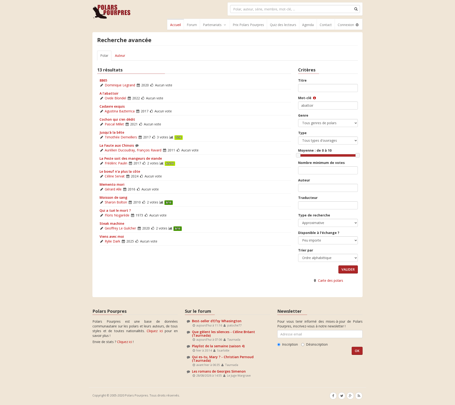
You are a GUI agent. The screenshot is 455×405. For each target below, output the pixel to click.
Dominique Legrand (120, 85)
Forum (192, 24)
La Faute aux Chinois (117, 145)
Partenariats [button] (212, 24)
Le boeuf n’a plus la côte (120, 171)
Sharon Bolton (116, 202)
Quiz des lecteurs (283, 24)
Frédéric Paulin (116, 163)
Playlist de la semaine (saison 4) (218, 346)
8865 (103, 80)
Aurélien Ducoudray (120, 150)
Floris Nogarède (117, 215)
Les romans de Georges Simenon (219, 371)
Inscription (290, 344)
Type (302, 133)
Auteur (120, 55)
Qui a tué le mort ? (115, 210)
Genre (303, 115)
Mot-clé (305, 98)
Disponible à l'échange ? (318, 232)
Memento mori (112, 184)
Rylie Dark (112, 241)
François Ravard (149, 150)
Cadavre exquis (112, 106)
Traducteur (308, 197)
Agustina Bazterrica (120, 111)
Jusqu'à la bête (112, 132)
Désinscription (317, 344)
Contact (326, 24)
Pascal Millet (114, 124)
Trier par (305, 250)
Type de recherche (314, 215)
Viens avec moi (112, 236)
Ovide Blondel (115, 98)
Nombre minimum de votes (321, 162)
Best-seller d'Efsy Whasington (216, 321)
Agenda (308, 24)
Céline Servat (115, 176)
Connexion (346, 24)
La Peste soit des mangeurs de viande (131, 158)
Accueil (175, 24)
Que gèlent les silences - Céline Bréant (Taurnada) (223, 334)
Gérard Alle (113, 189)
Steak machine (112, 223)
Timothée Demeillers (121, 137)
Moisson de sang (113, 197)
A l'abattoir (109, 93)
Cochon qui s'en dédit (117, 119)
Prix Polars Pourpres (248, 24)
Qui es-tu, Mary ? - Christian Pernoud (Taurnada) (223, 359)
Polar (104, 55)
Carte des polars (330, 280)
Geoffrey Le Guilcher (120, 228)
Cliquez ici (155, 331)
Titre (302, 80)
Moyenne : (315, 150)
